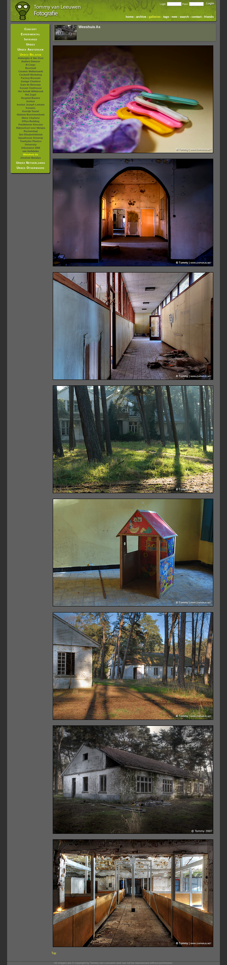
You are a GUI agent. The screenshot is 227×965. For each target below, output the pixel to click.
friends (209, 16)
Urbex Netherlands (30, 162)
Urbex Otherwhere (31, 168)
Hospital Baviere (30, 98)
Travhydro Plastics (30, 141)
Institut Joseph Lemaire (31, 104)
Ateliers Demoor (30, 61)
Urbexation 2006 (30, 148)
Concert (30, 29)
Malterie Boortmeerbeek (31, 114)
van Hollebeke (30, 151)
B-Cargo (30, 64)
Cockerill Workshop (30, 74)
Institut (30, 101)
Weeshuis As (30, 154)
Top (53, 953)
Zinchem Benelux (30, 157)
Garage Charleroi (31, 81)
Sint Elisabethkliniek (31, 134)
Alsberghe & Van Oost (30, 58)
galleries (154, 16)
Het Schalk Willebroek (30, 91)
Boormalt (30, 68)
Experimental (30, 34)
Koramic (30, 108)
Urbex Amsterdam (31, 49)
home (129, 16)
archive (141, 16)
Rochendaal (31, 131)
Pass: (185, 4)
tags (166, 16)
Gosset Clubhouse (31, 88)
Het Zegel (30, 94)
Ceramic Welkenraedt (30, 71)
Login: (163, 4)
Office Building (30, 121)
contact (197, 16)
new (174, 16)
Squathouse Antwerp (30, 138)
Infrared (30, 39)
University (31, 144)
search (184, 16)
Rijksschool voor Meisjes (30, 128)
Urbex (30, 44)
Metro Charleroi (31, 118)
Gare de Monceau (30, 84)
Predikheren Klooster (30, 124)
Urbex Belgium (30, 54)
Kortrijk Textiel (30, 111)
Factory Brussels (31, 78)
